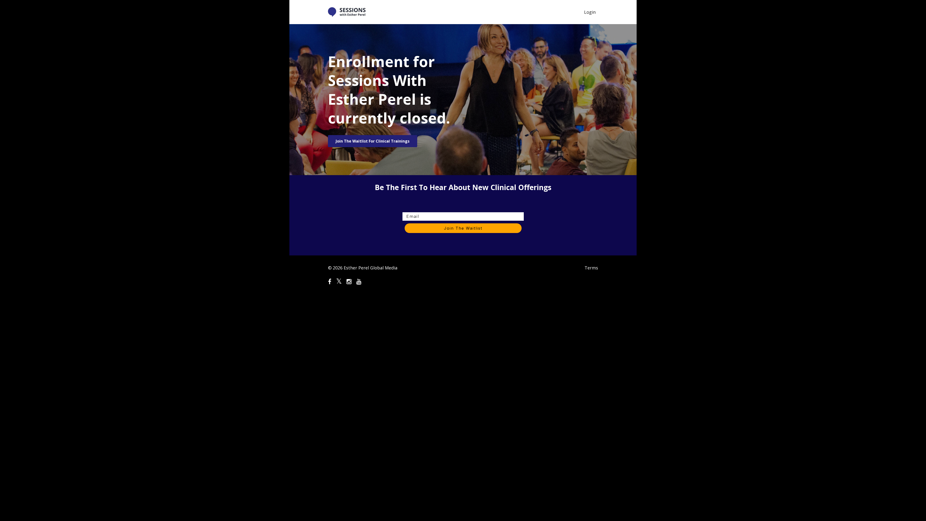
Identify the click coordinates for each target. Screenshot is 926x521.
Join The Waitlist (463, 228)
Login (590, 12)
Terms (591, 268)
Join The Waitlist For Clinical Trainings (372, 141)
